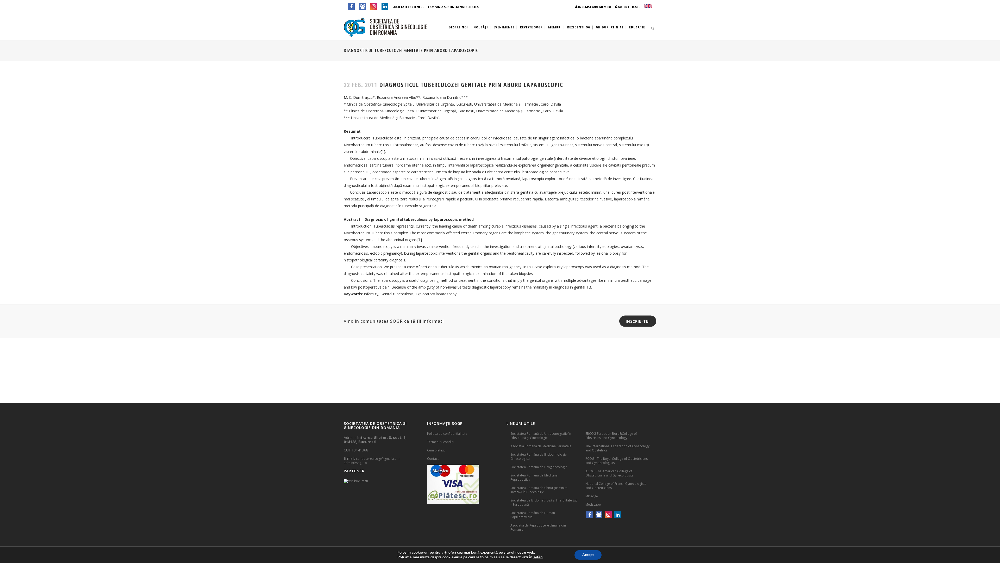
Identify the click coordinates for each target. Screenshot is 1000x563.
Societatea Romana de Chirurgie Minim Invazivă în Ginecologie (538, 490)
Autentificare (628, 6)
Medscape (593, 504)
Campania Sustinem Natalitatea (453, 6)
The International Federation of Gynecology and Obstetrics (617, 448)
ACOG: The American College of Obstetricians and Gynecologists (609, 473)
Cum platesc (436, 450)
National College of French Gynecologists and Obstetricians (615, 485)
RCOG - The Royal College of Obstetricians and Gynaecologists (616, 460)
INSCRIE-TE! (638, 321)
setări (538, 557)
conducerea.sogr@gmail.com (377, 458)
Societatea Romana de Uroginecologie (538, 467)
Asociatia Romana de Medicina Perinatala (540, 446)
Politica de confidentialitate (447, 433)
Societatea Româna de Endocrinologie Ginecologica (538, 456)
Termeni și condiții (440, 442)
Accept (588, 554)
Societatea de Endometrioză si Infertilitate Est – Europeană (543, 502)
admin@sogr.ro (355, 463)
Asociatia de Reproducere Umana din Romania (538, 527)
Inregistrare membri (594, 6)
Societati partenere (408, 6)
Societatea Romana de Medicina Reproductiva (534, 477)
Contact (433, 458)
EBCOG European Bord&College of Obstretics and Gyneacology (611, 435)
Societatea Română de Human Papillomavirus (532, 515)
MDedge (591, 496)
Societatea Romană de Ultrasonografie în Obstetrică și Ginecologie (540, 435)
